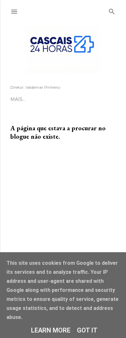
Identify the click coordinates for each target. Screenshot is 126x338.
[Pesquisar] (112, 10)
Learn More (50, 330)
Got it (87, 330)
